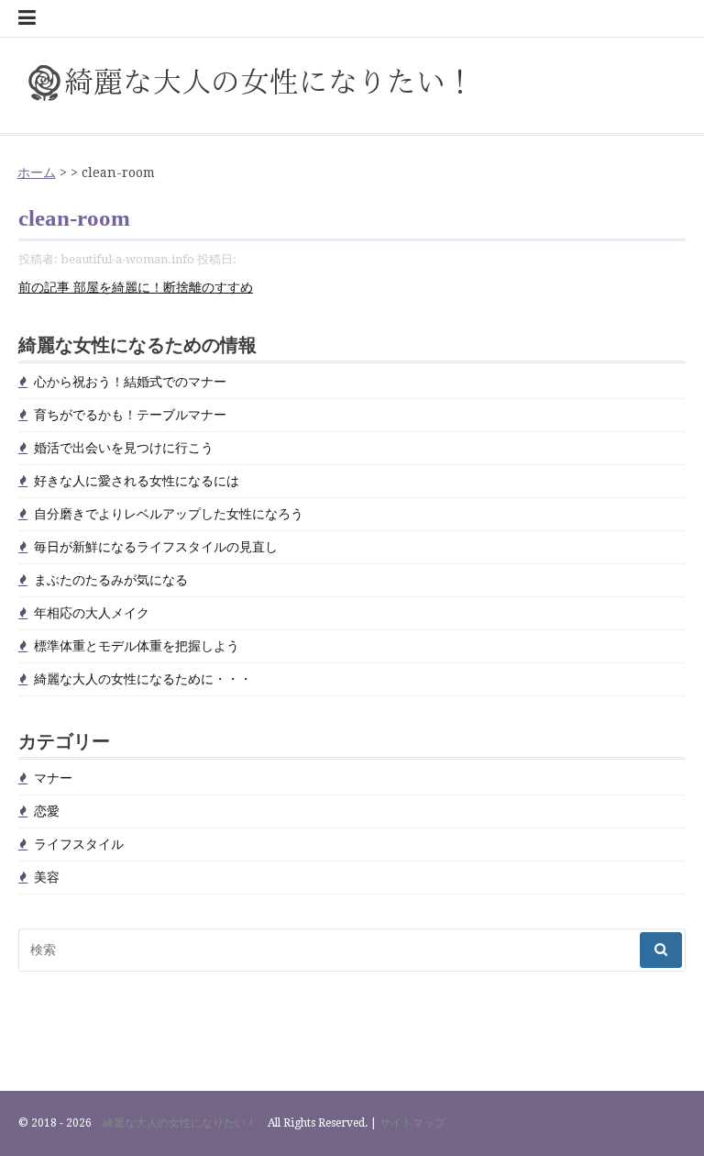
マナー (53, 778)
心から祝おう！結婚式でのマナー (130, 381)
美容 (47, 877)
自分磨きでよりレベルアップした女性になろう (168, 513)
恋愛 (47, 811)
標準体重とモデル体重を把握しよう (136, 646)
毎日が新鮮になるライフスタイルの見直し (156, 546)
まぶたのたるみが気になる (111, 579)
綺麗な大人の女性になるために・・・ (143, 679)
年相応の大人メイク (91, 613)
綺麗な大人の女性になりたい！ (180, 1123)
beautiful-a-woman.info (127, 259)
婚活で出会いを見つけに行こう (124, 447)
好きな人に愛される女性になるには (136, 480)
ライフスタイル (79, 844)
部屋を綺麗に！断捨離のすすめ (135, 287)
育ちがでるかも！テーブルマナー (130, 414)
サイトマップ (413, 1123)
